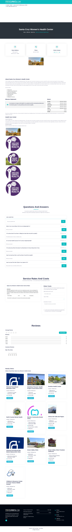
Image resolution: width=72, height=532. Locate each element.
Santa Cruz (33, 32)
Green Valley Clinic (32, 450)
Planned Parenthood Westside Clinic (12, 387)
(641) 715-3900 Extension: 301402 (21, 5)
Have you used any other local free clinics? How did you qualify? (19, 255)
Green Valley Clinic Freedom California (56, 450)
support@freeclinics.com (12, 6)
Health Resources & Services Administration (28, 514)
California (28, 32)
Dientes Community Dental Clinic (35, 417)
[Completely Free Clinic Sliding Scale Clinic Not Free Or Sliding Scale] (54, 299)
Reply (64, 229)
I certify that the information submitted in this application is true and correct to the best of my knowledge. (55, 311)
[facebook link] (6, 520)
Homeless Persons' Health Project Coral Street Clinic (35, 387)
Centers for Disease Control (28, 509)
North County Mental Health (14, 417)
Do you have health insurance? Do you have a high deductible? (19, 240)
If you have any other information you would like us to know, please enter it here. (23, 247)
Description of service (47, 301)
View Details (51, 396)
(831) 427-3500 (36, 52)
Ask (63, 221)
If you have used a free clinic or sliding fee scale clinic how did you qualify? (21, 233)
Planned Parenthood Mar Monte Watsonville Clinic (13, 451)
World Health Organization (27, 511)
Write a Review (62, 332)
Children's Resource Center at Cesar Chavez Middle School (14, 483)
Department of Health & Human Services (28, 517)
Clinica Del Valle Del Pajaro (56, 416)
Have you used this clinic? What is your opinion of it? (17, 262)
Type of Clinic (46, 296)
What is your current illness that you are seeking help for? (18, 226)
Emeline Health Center (54, 386)
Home (24, 32)
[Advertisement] (36, 15)
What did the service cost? (48, 291)
